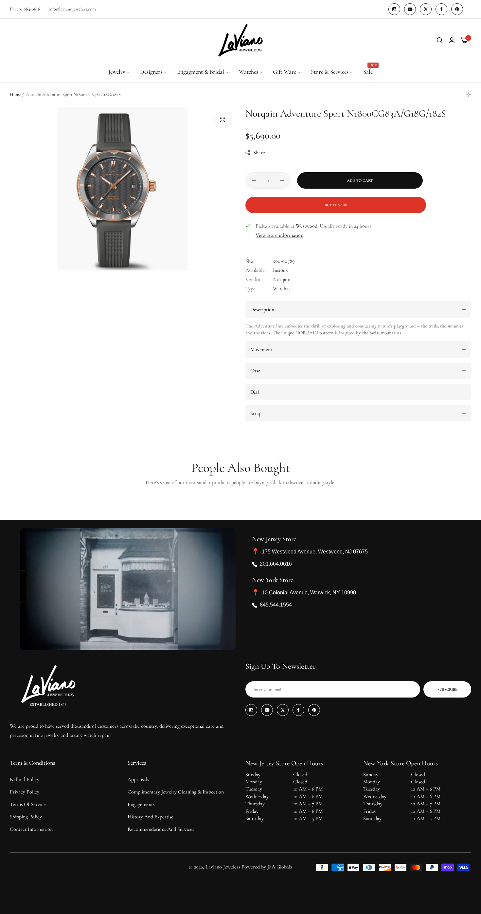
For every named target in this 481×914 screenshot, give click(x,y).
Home (15, 94)
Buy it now (336, 205)
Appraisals (138, 779)
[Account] (451, 40)
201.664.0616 (276, 564)
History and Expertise (150, 816)
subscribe (447, 689)
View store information (279, 235)
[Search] (439, 40)
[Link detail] (394, 9)
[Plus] (282, 180)
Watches (281, 288)
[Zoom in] (222, 120)
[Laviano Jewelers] (240, 40)
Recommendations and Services (161, 829)
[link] (119, 72)
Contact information (31, 829)
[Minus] (254, 180)
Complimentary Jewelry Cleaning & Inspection (176, 792)
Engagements (141, 804)
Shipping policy (26, 816)
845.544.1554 (276, 604)
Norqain (281, 279)
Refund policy (24, 779)
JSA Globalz (279, 867)
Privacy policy (24, 792)
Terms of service (28, 804)
